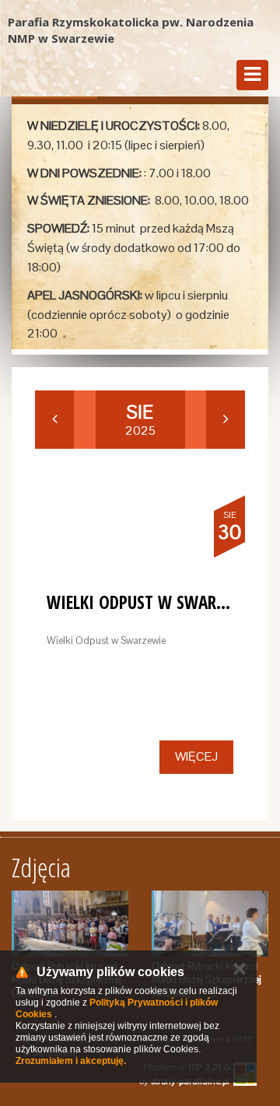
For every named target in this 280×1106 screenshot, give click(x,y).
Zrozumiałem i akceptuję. (71, 1060)
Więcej (196, 756)
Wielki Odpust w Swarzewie (152, 602)
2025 (140, 420)
